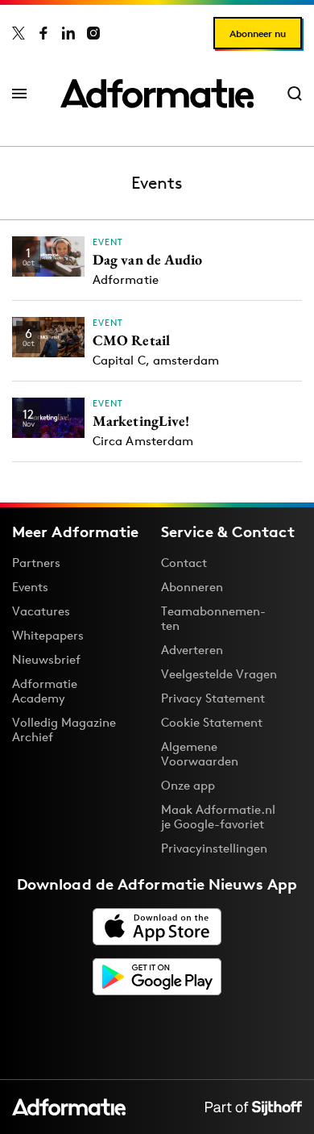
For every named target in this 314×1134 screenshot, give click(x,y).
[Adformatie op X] (18, 33)
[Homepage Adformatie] (157, 93)
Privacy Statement (213, 698)
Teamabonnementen (213, 618)
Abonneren (192, 586)
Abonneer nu (257, 33)
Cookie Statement (211, 722)
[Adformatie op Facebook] (43, 33)
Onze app (188, 785)
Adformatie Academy (44, 691)
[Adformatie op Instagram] (93, 33)
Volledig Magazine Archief (64, 729)
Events (30, 586)
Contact (184, 562)
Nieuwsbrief (46, 659)
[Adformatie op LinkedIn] (68, 33)
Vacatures (41, 611)
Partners (36, 562)
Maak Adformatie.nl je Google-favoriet (218, 817)
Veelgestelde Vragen (219, 674)
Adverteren (192, 649)
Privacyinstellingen (214, 848)
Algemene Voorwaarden (199, 754)
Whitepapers (48, 635)
